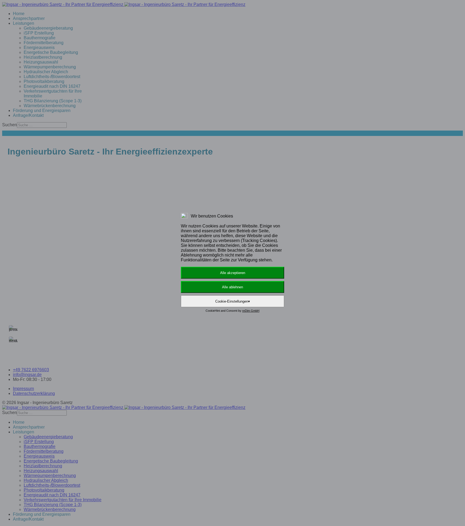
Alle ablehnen (232, 287)
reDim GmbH (250, 310)
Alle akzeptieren (232, 273)
